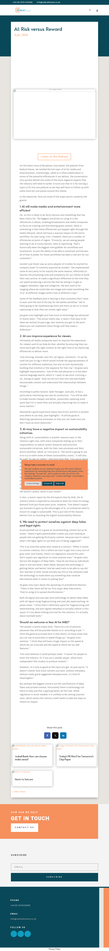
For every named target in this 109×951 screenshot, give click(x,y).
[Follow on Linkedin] (27, 934)
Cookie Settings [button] (32, 483)
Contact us (24, 827)
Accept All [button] (48, 483)
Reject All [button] (60, 483)
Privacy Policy (54, 949)
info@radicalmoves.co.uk (23, 919)
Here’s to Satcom (24, 779)
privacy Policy (49, 478)
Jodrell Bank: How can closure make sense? (31, 758)
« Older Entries (19, 792)
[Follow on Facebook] (14, 934)
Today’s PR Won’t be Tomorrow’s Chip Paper (76, 758)
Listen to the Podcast (54, 156)
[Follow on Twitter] (21, 934)
